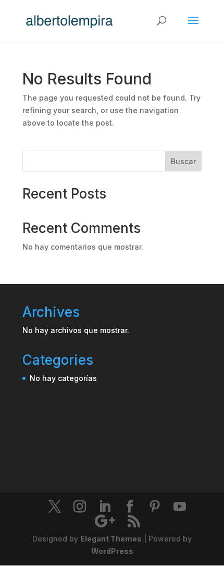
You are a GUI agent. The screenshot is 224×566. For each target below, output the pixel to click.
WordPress (112, 551)
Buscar (183, 161)
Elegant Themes (111, 538)
